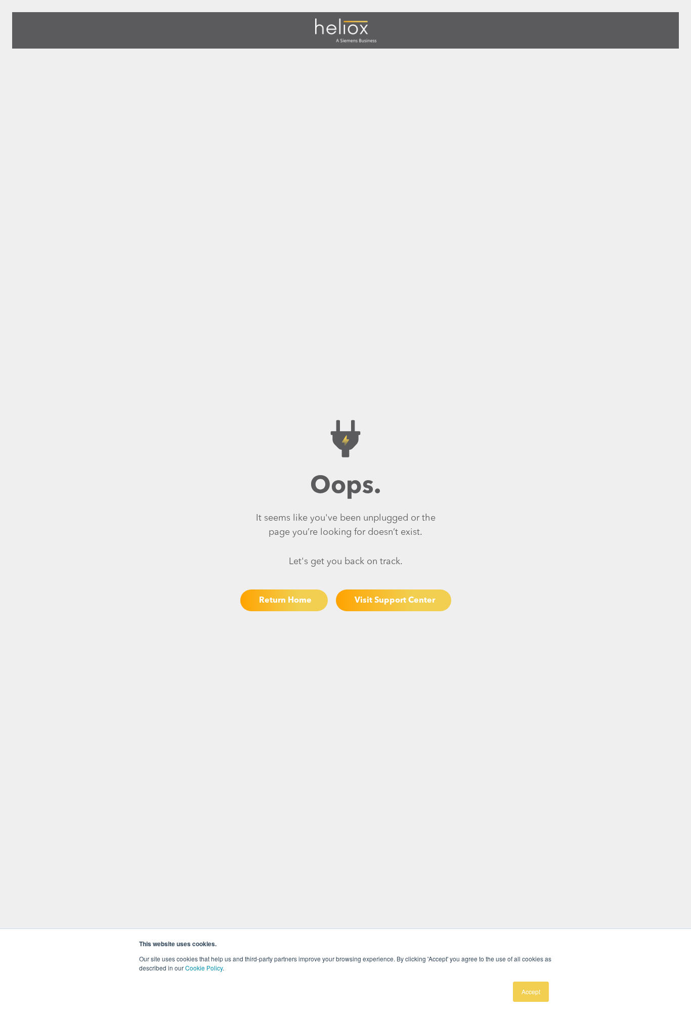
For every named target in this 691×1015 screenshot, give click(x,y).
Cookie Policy (204, 967)
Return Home (285, 601)
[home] (345, 30)
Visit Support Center (395, 601)
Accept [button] (531, 991)
